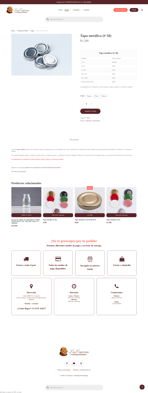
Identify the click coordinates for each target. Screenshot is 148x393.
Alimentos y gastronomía (93, 120)
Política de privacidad (63, 370)
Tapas (32, 31)
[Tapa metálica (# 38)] (58, 202)
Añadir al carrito (90, 111)
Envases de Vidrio (23, 31)
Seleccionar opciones (58, 215)
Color (82, 96)
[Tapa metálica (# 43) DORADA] (90, 202)
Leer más (89, 215)
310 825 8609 (116, 303)
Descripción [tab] (74, 140)
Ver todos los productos (18, 171)
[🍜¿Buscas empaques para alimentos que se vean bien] (111, 329)
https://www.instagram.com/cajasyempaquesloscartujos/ (43, 167)
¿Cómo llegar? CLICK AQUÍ (31, 308)
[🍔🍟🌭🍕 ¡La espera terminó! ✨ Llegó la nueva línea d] (61, 329)
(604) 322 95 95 (116, 298)
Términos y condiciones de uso (82, 370)
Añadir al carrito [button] (26, 215)
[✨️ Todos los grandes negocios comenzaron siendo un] (37, 329)
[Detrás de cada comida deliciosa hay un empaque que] (86, 329)
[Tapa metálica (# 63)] (121, 202)
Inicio (13, 31)
